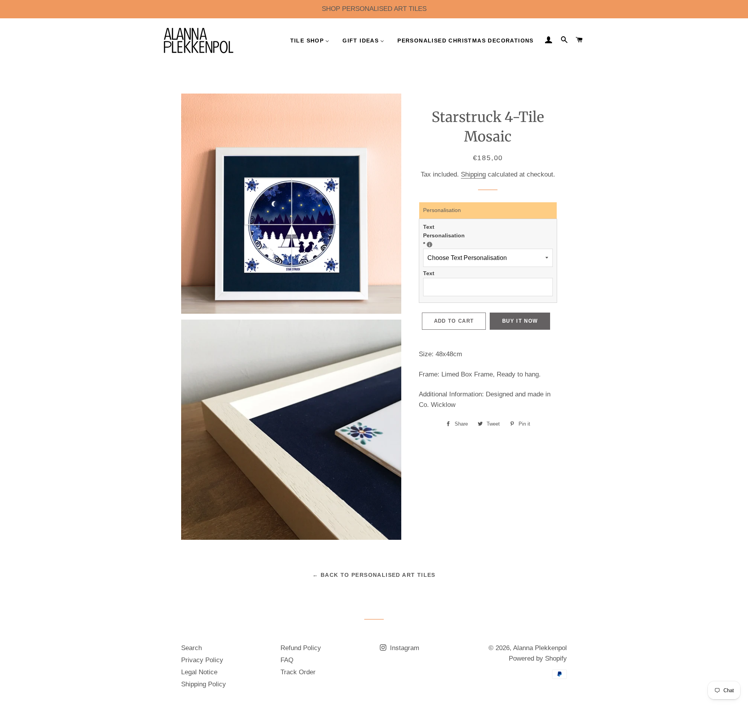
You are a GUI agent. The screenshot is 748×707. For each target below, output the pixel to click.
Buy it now (520, 321)
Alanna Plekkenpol (540, 648)
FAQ (286, 660)
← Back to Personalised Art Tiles (374, 575)
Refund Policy (300, 648)
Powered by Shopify (538, 658)
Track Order (298, 672)
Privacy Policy (202, 660)
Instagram (403, 648)
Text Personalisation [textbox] (448, 235)
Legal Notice (199, 672)
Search (191, 648)
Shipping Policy (203, 684)
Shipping (473, 174)
